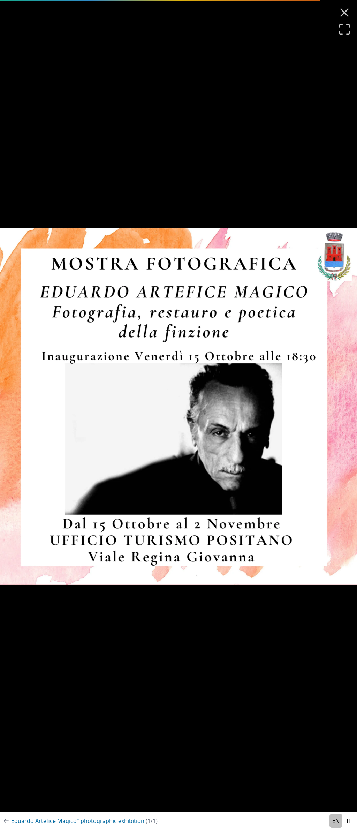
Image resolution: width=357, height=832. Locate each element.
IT (349, 821)
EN (336, 821)
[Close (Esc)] (344, 13)
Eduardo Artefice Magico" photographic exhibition (84, 821)
